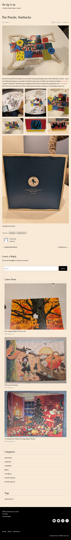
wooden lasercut (21, 233)
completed (12, 233)
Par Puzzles (64, 81)
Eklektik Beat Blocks (11, 247)
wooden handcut (10, 478)
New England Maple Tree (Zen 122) (15, 331)
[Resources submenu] (20, 531)
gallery (7, 470)
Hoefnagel (62, 83)
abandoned (8, 457)
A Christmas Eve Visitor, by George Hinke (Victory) (20, 439)
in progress (8, 473)
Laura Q (12, 241)
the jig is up (8, 4)
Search (63, 268)
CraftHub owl (62, 247)
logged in (13, 260)
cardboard (8, 462)
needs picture (9, 499)
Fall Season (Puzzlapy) (11, 385)
